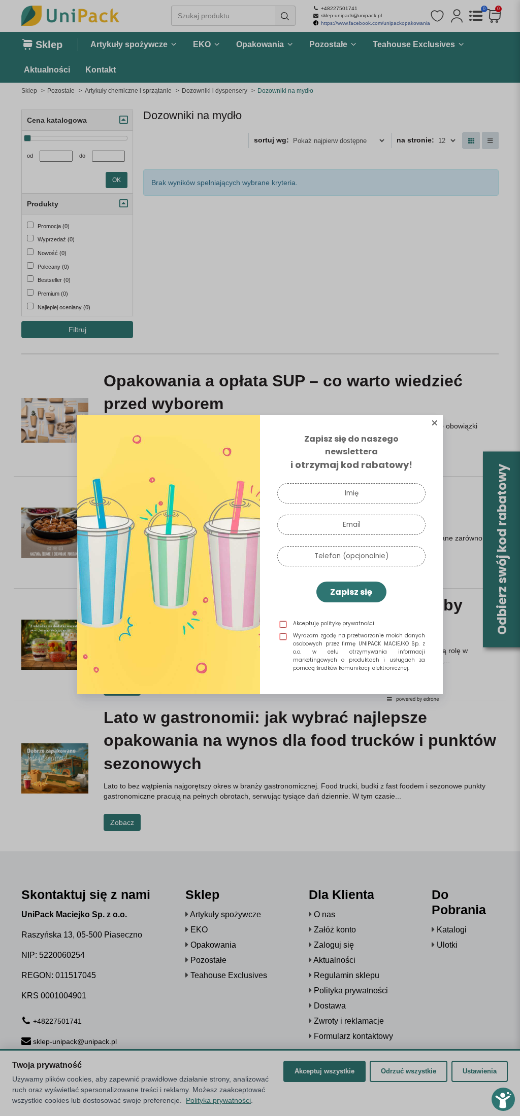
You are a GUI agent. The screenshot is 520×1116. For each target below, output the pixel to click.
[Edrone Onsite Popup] (260, 558)
